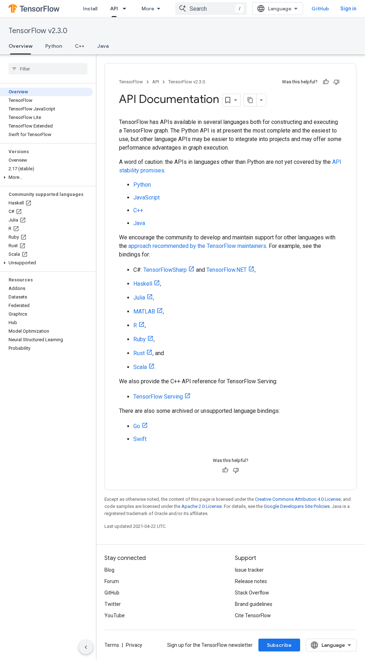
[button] (46, 177)
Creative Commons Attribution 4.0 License (298, 499)
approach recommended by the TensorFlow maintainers (197, 246)
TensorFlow (131, 81)
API (114, 8)
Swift (139, 439)
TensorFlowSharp (165, 269)
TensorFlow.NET (226, 269)
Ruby (139, 339)
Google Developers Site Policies (297, 506)
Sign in (348, 8)
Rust (139, 353)
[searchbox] (48, 68)
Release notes (251, 581)
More (148, 8)
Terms (111, 645)
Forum (111, 581)
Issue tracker (249, 570)
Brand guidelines (253, 604)
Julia (139, 297)
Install (90, 8)
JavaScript (146, 197)
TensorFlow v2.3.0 (38, 30)
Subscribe (279, 645)
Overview (20, 46)
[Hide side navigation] (86, 647)
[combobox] (211, 8)
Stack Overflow (252, 593)
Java (103, 46)
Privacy (134, 645)
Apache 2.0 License (201, 506)
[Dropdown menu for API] (126, 8)
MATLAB (144, 311)
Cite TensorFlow (253, 615)
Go (136, 426)
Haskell (142, 283)
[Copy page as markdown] (250, 100)
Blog (109, 570)
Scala (140, 367)
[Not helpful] (336, 82)
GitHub (320, 8)
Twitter (112, 604)
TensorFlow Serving (158, 396)
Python (53, 46)
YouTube (114, 615)
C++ (79, 46)
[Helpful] (325, 82)
